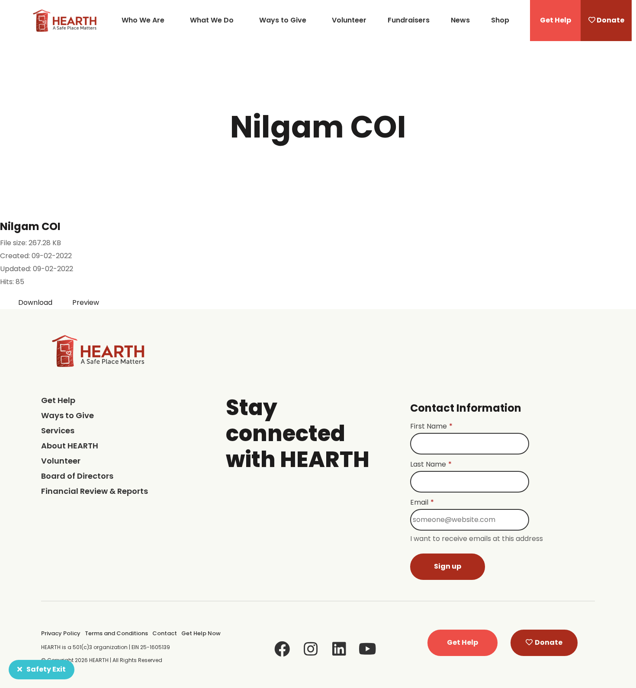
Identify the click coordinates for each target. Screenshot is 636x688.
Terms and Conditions (116, 633)
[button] (555, 20)
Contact (164, 633)
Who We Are (143, 20)
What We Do (212, 20)
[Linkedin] (339, 649)
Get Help (58, 400)
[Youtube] (368, 649)
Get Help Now (201, 633)
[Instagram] (310, 649)
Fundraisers (409, 20)
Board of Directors (77, 475)
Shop (500, 20)
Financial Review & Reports (94, 491)
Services (57, 430)
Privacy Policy (60, 633)
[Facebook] (282, 649)
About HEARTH (69, 445)
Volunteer (349, 20)
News (460, 20)
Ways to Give (282, 20)
